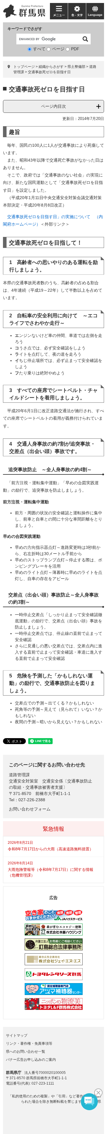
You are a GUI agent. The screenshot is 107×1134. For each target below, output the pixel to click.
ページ (58, 48)
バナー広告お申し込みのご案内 (31, 1060)
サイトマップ (16, 1035)
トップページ (24, 67)
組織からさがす (51, 67)
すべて (39, 48)
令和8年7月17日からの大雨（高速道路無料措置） (50, 849)
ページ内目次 (53, 106)
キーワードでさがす (24, 29)
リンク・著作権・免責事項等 (29, 1043)
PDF (75, 48)
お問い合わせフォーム (30, 809)
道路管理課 (19, 774)
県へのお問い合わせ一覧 (25, 1051)
